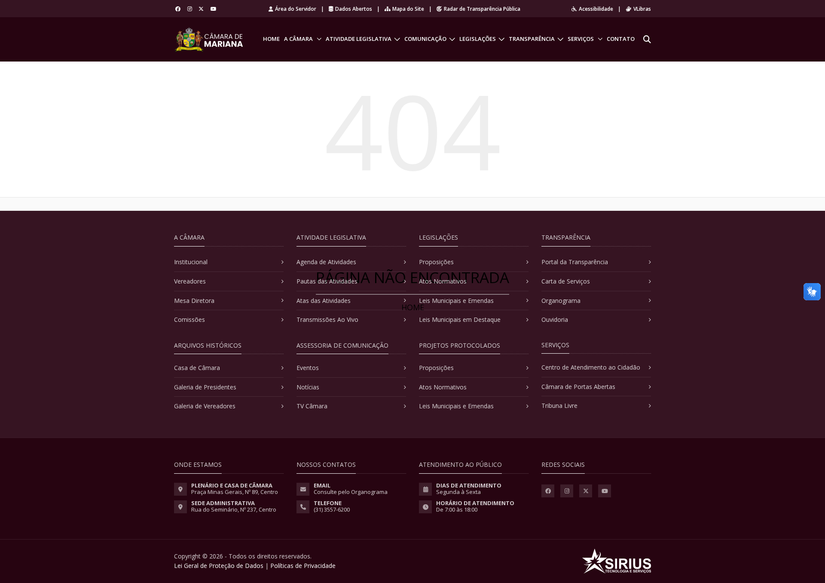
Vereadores (190, 281)
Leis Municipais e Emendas (456, 300)
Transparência (532, 39)
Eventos (307, 368)
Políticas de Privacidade (303, 565)
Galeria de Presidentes (205, 387)
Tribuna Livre (559, 405)
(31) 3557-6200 (332, 509)
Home (271, 39)
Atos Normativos (443, 281)
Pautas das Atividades (327, 281)
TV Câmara (311, 406)
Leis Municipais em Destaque (460, 319)
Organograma (561, 300)
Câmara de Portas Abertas (578, 386)
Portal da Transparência (574, 262)
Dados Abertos (353, 8)
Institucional (191, 262)
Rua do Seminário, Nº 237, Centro (233, 509)
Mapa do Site (408, 8)
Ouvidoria (554, 319)
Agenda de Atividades (326, 262)
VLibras (642, 8)
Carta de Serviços (565, 281)
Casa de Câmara (197, 368)
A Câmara (298, 39)
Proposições (436, 262)
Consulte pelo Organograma (351, 492)
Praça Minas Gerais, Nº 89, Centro (234, 492)
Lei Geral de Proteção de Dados (218, 565)
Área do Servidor (295, 8)
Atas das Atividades (323, 300)
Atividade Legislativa (358, 39)
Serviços (581, 39)
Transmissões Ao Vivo (327, 319)
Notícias (307, 387)
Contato (621, 39)
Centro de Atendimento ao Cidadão (590, 367)
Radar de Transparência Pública (482, 8)
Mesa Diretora (194, 300)
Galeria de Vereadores (204, 406)
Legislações (477, 39)
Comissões (189, 319)
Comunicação (425, 39)
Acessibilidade (596, 8)
